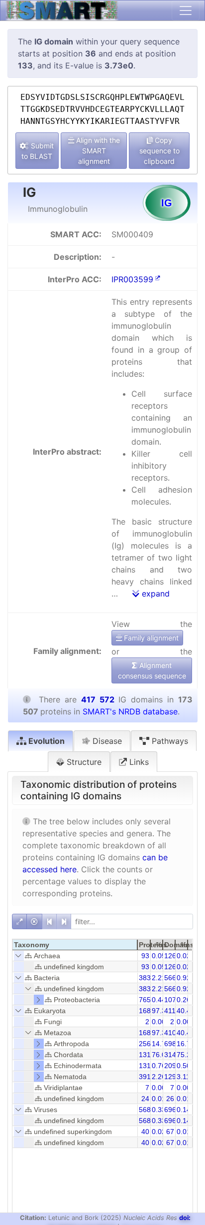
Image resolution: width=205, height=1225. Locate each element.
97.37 (161, 1033)
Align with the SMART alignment (97, 150)
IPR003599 (132, 279)
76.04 (161, 1055)
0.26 (184, 1000)
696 (170, 1110)
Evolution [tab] (45, 741)
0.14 (184, 1110)
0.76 (159, 1066)
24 (145, 1099)
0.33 (159, 1110)
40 (145, 1132)
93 (145, 956)
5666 (172, 978)
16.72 (186, 1044)
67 (170, 1132)
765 (145, 1000)
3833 (147, 978)
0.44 (159, 1000)
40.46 (186, 1033)
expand (154, 594)
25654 (149, 1044)
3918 (147, 1077)
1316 (147, 1066)
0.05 (159, 956)
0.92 (184, 978)
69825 (174, 1044)
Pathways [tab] (168, 741)
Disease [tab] (106, 741)
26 (170, 1099)
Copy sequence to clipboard (159, 150)
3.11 (183, 1077)
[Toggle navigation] (186, 10)
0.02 (184, 956)
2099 (172, 1066)
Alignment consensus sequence (152, 670)
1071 (172, 1000)
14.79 (161, 1044)
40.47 (186, 1011)
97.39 (161, 1011)
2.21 (159, 978)
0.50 (184, 1066)
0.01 (159, 1099)
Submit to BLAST (37, 150)
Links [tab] (138, 762)
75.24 (186, 1055)
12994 (174, 1077)
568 (145, 1110)
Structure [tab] (83, 762)
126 (170, 956)
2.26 (159, 1077)
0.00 (159, 1022)
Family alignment (150, 637)
